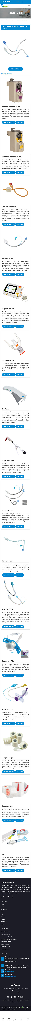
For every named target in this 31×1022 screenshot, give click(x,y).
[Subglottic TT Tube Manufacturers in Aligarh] (15, 693)
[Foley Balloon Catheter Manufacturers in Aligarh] (15, 190)
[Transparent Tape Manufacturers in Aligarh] (15, 789)
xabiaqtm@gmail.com (10, 976)
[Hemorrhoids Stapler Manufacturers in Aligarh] (15, 444)
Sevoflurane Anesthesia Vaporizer (12, 156)
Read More (20, 122)
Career (2, 924)
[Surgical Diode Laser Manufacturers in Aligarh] (15, 292)
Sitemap (3, 919)
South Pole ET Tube (7, 609)
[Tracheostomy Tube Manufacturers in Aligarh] (15, 644)
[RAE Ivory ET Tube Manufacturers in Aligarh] (15, 544)
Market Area (4, 921)
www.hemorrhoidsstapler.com (9, 988)
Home (3, 20)
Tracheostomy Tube (8, 661)
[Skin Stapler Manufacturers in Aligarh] (15, 392)
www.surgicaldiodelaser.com (14, 990)
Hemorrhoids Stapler (8, 461)
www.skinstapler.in (22, 988)
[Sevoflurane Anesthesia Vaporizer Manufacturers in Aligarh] (15, 140)
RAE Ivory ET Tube (7, 561)
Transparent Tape (7, 806)
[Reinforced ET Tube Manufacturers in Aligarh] (15, 494)
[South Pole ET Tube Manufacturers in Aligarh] (15, 593)
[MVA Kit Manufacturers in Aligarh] (15, 838)
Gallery (2, 911)
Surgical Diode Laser (8, 308)
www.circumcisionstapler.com (15, 991)
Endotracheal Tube (7, 258)
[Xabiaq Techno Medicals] (4, 6)
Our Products (10, 20)
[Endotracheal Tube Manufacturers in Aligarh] (15, 242)
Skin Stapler (5, 409)
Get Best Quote (9, 122)
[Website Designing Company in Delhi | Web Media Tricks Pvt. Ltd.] (26, 1008)
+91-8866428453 (6, 1)
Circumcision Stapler (8, 360)
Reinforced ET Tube (8, 511)
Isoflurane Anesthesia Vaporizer (11, 106)
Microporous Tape (7, 758)
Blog (2, 914)
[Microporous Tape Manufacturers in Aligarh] (15, 741)
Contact (2, 916)
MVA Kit (4, 854)
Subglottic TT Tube (7, 709)
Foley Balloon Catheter (9, 207)
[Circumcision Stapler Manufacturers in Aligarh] (15, 344)
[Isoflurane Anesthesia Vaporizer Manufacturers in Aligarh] (15, 90)
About (2, 906)
